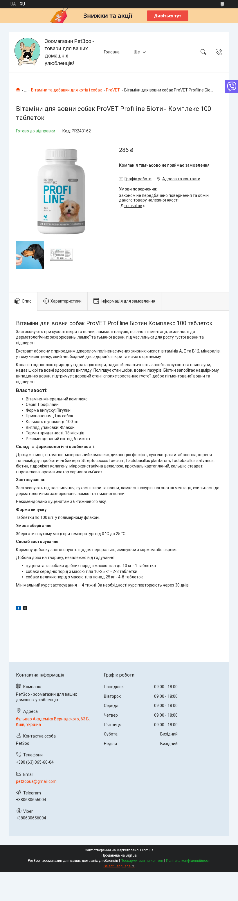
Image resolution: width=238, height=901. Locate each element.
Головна (112, 52)
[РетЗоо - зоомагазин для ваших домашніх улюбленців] (27, 52)
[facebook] (18, 609)
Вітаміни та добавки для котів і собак (66, 90)
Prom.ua (147, 850)
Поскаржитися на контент (142, 861)
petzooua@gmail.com (36, 781)
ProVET (113, 90)
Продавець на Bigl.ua (119, 855)
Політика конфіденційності (188, 861)
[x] (25, 609)
